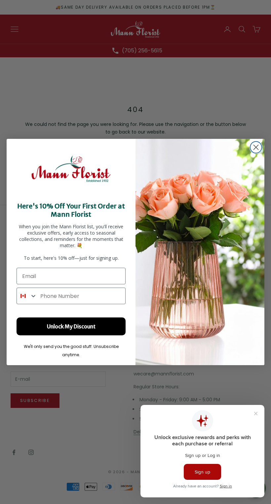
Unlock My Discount (71, 326)
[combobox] (27, 296)
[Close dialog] (256, 147)
